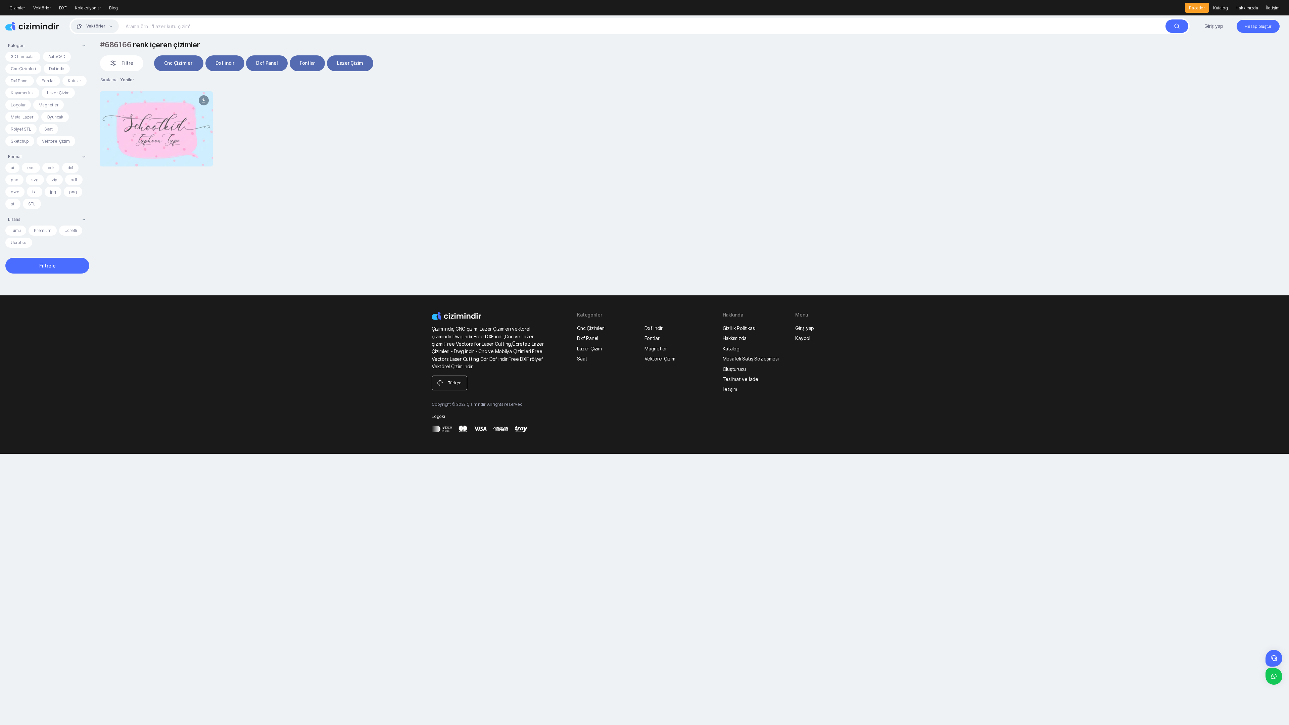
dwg (15, 191)
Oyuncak (55, 116)
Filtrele (47, 266)
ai (12, 167)
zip (54, 179)
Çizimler (17, 7)
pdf (73, 179)
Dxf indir (56, 68)
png (73, 191)
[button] (47, 45)
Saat (48, 129)
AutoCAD (56, 56)
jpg (53, 191)
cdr (51, 167)
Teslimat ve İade (740, 379)
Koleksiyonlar (88, 7)
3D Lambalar (23, 56)
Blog (113, 7)
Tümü (16, 230)
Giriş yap (1213, 26)
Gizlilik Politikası (739, 328)
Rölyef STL (21, 129)
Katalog (1220, 7)
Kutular (74, 80)
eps (31, 167)
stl (13, 203)
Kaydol (802, 338)
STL (31, 203)
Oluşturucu (734, 369)
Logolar (18, 104)
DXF (63, 7)
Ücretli (70, 230)
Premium (42, 230)
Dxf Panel (20, 80)
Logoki (438, 416)
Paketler (1197, 7)
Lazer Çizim (58, 92)
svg (34, 179)
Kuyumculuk (22, 92)
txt (34, 191)
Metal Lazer (22, 116)
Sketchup (20, 141)
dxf (70, 167)
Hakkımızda (1247, 7)
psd (14, 179)
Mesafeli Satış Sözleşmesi (751, 358)
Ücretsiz (19, 242)
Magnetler (48, 104)
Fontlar (48, 80)
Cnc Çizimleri (23, 68)
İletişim (1273, 7)
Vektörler (42, 7)
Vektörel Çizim (56, 141)
